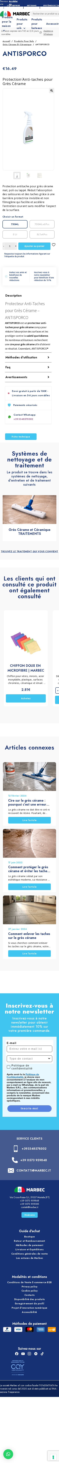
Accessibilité (29, 1312)
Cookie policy (29, 1291)
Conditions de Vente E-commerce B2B (29, 1282)
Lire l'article (29, 820)
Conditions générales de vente (29, 1253)
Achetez (26, 698)
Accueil (6, 41)
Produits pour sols (24, 41)
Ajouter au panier (34, 246)
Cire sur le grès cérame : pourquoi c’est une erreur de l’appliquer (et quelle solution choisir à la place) (27, 802)
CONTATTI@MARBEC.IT (34, 1170)
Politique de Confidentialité (23, 1075)
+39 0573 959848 (33, 1160)
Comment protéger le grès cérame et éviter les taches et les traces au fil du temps (28, 869)
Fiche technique (21, 436)
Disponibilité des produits (29, 1299)
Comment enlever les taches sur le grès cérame (29, 936)
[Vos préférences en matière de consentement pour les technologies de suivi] (53, 1457)
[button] (51, 90)
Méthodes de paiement (29, 1245)
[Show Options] (49, 1059)
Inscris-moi (29, 1108)
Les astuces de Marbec (29, 1258)
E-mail (11, 1043)
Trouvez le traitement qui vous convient (29, 551)
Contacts (29, 1295)
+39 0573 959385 (29, 1204)
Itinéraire (29, 1215)
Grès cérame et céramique (17, 44)
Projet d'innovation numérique (29, 1307)
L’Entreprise (13, 5)
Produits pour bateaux (36, 24)
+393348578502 (23, 419)
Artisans (31, 5)
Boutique (29, 1236)
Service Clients (29, 1139)
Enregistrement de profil (29, 1303)
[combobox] (29, 1059)
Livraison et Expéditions (29, 1249)
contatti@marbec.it (29, 1207)
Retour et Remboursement (29, 1241)
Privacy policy (30, 1286)
